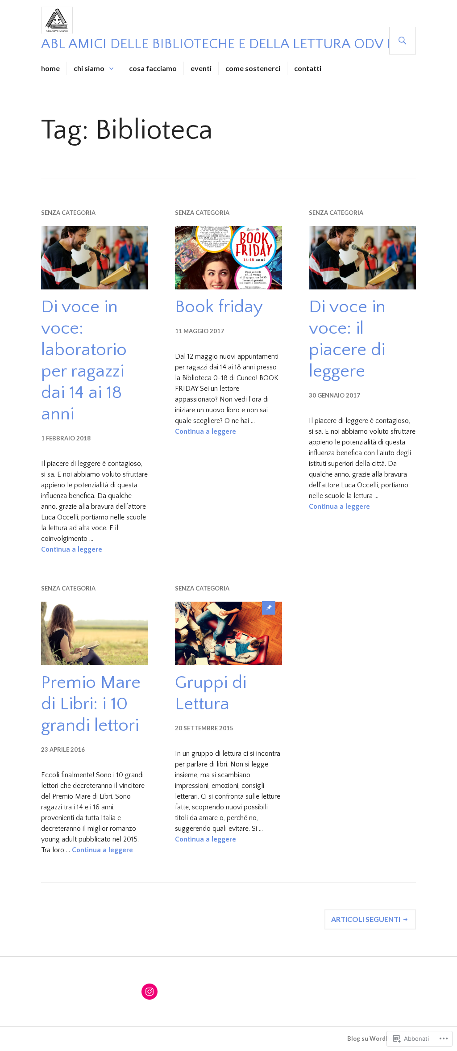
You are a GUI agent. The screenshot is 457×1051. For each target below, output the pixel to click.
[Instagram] (149, 992)
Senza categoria (68, 212)
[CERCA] (402, 40)
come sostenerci (252, 68)
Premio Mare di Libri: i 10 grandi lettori (91, 704)
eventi (201, 68)
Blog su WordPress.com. (381, 1038)
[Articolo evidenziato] (228, 633)
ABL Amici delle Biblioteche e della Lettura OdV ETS (225, 44)
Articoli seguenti (365, 919)
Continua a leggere (71, 549)
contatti (307, 68)
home (50, 68)
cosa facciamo (153, 68)
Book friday (219, 307)
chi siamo (89, 68)
